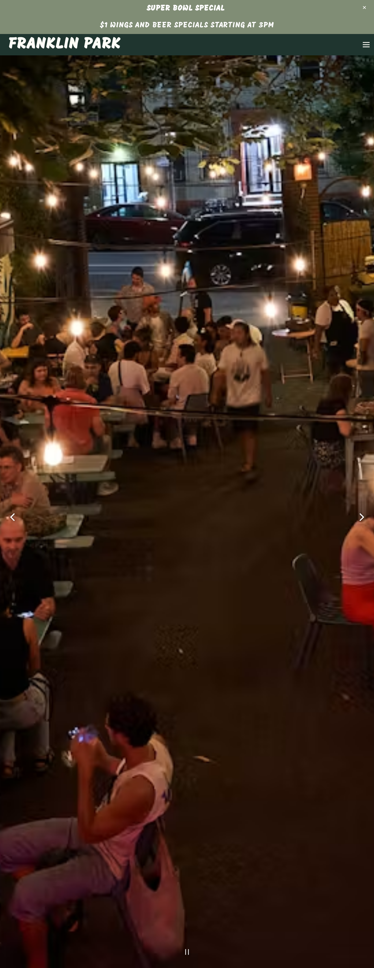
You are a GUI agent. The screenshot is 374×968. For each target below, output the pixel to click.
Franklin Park (64, 44)
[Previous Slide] (12, 524)
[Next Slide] (361, 524)
